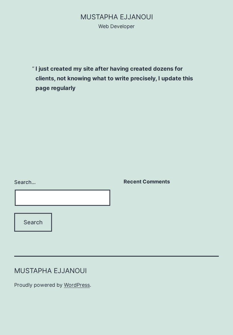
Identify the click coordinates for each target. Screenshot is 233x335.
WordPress (77, 285)
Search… (25, 182)
